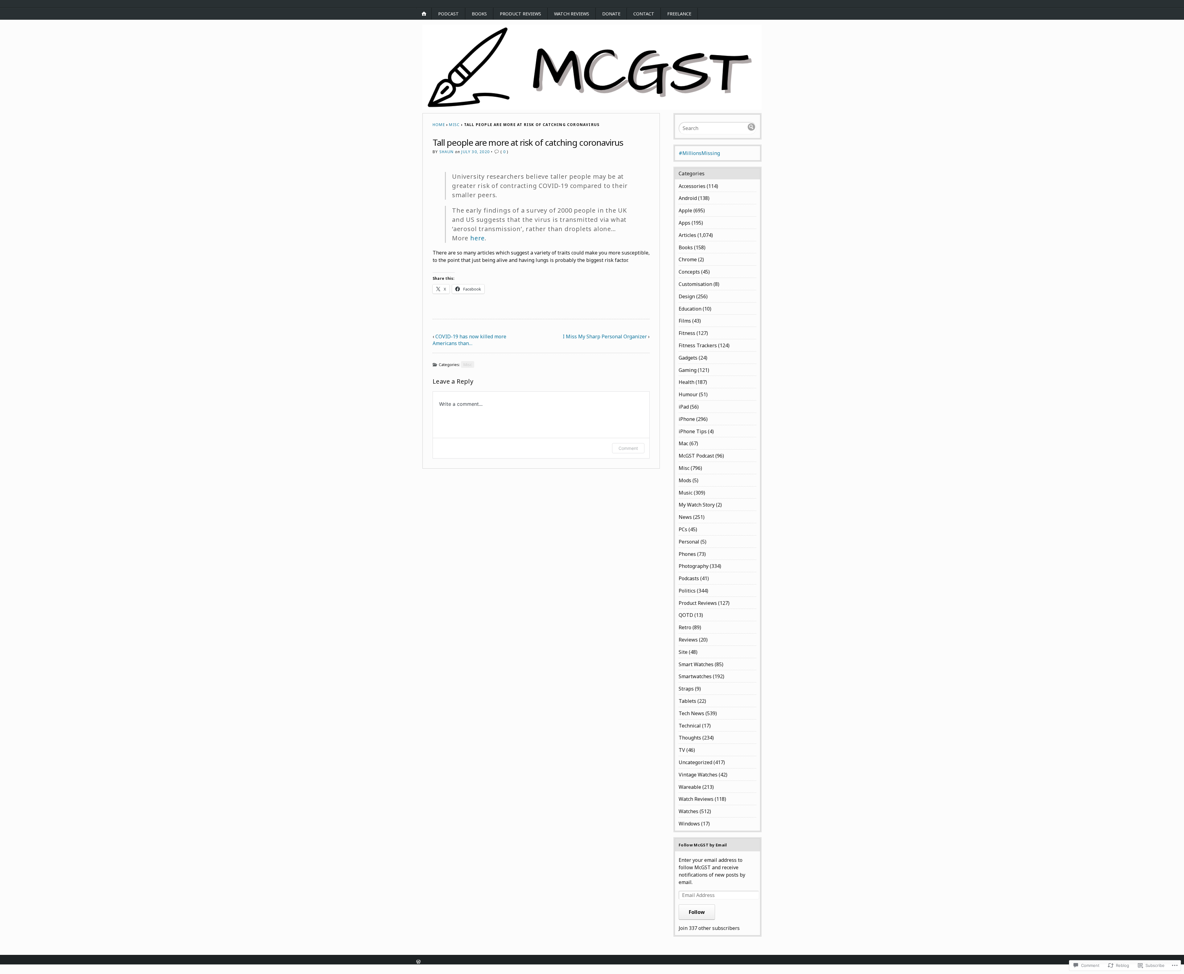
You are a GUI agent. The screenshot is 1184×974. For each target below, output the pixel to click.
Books (479, 14)
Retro (685, 627)
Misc (454, 124)
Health (686, 382)
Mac (683, 443)
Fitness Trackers (698, 345)
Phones (687, 554)
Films (685, 320)
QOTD (686, 615)
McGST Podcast (696, 455)
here (477, 238)
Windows (689, 823)
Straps (686, 688)
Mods (685, 480)
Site (683, 652)
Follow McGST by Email (703, 845)
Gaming (688, 370)
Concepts (689, 271)
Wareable (690, 787)
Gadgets (688, 357)
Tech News (691, 713)
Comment (628, 448)
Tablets (687, 701)
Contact (643, 14)
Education (690, 308)
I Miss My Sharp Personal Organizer (605, 336)
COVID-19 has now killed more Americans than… (469, 340)
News (685, 517)
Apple (685, 210)
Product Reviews (520, 14)
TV (682, 750)
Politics (687, 590)
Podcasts (689, 578)
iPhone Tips (693, 431)
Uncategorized (695, 762)
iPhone (687, 419)
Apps (684, 222)
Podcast (448, 14)
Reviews (688, 639)
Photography (694, 566)
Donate (611, 14)
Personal (689, 541)
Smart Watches (696, 664)
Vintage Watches (698, 774)
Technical (690, 725)
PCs (683, 529)
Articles (687, 235)
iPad (684, 406)
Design (687, 296)
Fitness (687, 333)
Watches (688, 811)
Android (688, 198)
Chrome (688, 259)
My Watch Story (697, 504)
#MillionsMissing (699, 153)
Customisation (695, 284)
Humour (688, 394)
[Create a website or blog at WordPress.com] (418, 962)
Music (686, 492)
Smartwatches (695, 676)
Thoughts (690, 737)
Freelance (679, 14)
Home (439, 124)
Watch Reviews (571, 14)
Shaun (446, 151)
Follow (697, 912)
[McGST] (592, 67)
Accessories (692, 186)
